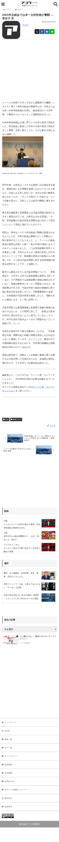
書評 (6, 563)
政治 (7, 419)
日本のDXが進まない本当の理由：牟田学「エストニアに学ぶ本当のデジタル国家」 (22, 597)
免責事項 (8, 806)
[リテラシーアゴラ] (10, 640)
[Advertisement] (29, 69)
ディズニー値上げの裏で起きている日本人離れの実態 (22, 550)
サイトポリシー (11, 756)
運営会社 (8, 798)
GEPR (7, 731)
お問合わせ (9, 781)
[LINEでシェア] (52, 31)
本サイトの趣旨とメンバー (15, 790)
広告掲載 (8, 773)
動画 (6, 511)
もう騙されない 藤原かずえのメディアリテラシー (38, 637)
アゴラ (25, 25)
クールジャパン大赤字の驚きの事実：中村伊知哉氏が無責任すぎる (22, 526)
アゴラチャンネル (11, 545)
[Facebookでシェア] (42, 31)
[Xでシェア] (37, 31)
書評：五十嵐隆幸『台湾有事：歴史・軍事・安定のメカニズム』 (21, 575)
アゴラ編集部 (25, 643)
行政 (6, 521)
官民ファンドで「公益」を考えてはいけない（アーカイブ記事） (22, 586)
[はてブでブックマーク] (47, 31)
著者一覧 (8, 739)
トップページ (10, 722)
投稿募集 (8, 764)
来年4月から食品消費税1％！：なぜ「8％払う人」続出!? (22, 538)
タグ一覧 (8, 748)
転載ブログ (17, 419)
